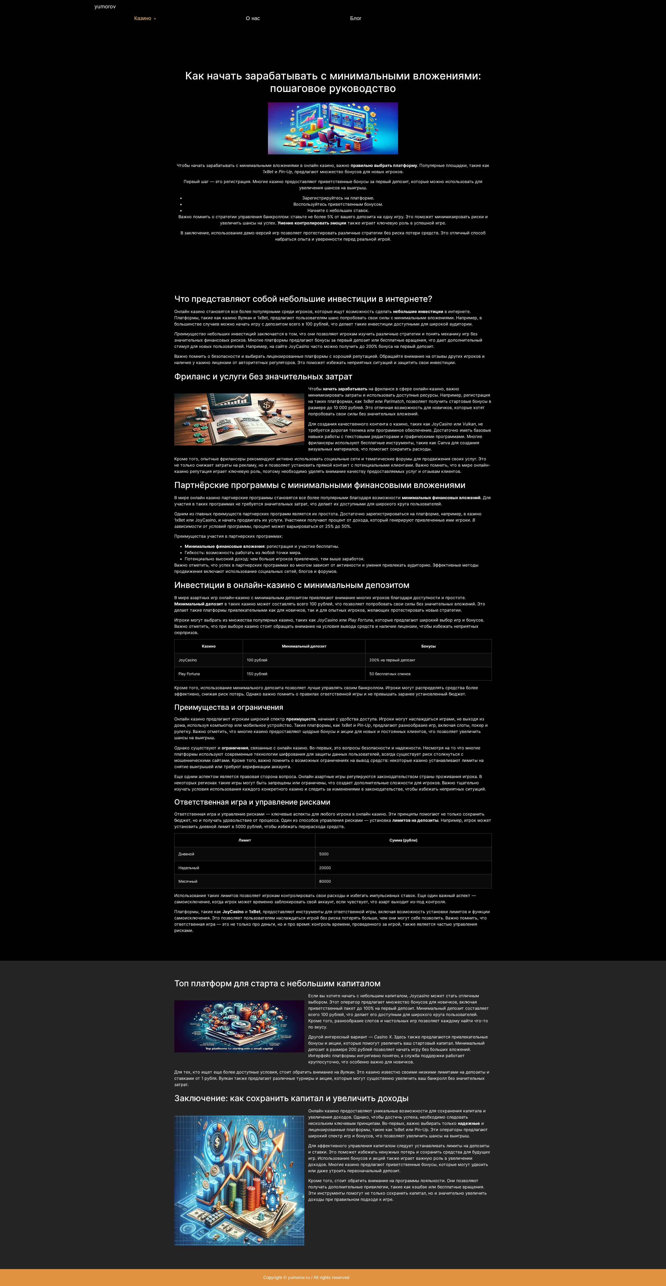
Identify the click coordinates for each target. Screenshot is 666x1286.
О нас (253, 18)
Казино (142, 18)
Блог (355, 18)
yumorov (105, 6)
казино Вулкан (237, 317)
